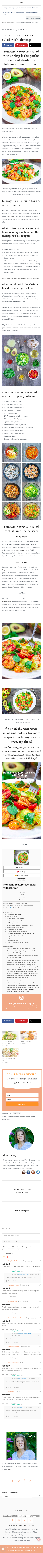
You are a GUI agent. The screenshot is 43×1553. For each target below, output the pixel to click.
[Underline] (9, 1241)
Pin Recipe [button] (22, 871)
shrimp (21, 1116)
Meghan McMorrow (23, 1274)
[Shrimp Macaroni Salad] (10, 1052)
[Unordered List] (13, 1241)
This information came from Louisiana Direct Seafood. (20, 278)
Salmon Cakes (25, 1041)
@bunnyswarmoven (12, 1008)
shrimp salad (30, 1116)
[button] (38, 71)
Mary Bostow (10, 30)
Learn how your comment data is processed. (20, 1248)
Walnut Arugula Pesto (16, 747)
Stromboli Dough (28, 758)
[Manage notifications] (38, 1539)
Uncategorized (11, 22)
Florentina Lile (22, 1378)
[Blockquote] (16, 1241)
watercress (6, 1119)
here (19, 1466)
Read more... (28, 1168)
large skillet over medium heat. (13, 570)
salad (16, 1116)
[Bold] (4, 1241)
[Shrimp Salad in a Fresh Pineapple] (10, 1035)
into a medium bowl (22, 550)
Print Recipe (22, 868)
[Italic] (6, 1241)
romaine (10, 1116)
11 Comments (23, 30)
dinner (17, 1113)
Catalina (20, 1407)
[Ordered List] (11, 1241)
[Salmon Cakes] (28, 1035)
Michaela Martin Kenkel (24, 1333)
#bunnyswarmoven (30, 1008)
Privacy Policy (32, 1551)
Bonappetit (10, 216)
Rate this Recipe (22, 875)
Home (4, 22)
